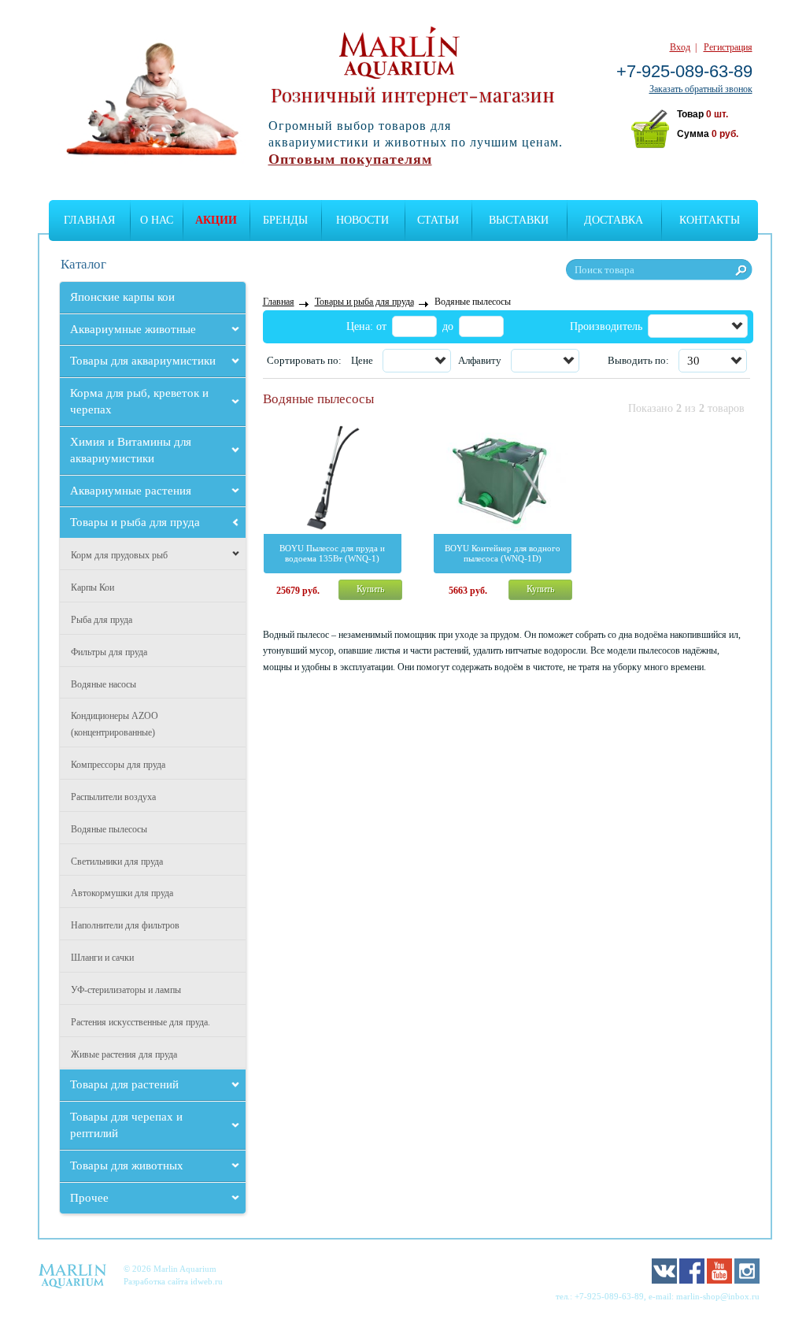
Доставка (613, 220)
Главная (89, 220)
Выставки (519, 220)
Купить (370, 589)
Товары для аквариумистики (143, 360)
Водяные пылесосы (109, 829)
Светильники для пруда (117, 861)
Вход (680, 47)
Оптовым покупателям (350, 159)
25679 (298, 590)
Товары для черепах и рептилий (126, 1125)
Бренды (285, 220)
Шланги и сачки (102, 957)
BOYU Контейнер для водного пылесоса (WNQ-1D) (502, 553)
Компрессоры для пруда (118, 764)
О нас (156, 220)
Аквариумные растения (130, 490)
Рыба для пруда (101, 619)
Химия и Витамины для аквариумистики (130, 450)
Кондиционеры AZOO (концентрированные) (114, 724)
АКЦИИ (216, 220)
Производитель (606, 326)
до (447, 326)
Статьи (438, 220)
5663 (468, 590)
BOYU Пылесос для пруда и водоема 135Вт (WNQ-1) (332, 553)
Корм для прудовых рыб (119, 555)
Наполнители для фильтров (125, 925)
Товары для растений (124, 1084)
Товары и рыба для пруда (135, 522)
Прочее (89, 1197)
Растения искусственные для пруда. (140, 1022)
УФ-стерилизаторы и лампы (126, 989)
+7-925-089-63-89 (684, 71)
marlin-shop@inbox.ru (718, 1296)
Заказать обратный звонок (700, 88)
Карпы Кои (92, 587)
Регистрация (728, 47)
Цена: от (366, 326)
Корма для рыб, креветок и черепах (139, 401)
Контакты (709, 220)
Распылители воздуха (113, 796)
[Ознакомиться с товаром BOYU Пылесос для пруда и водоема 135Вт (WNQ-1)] (332, 477)
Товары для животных (126, 1165)
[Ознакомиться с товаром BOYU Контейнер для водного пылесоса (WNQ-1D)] (502, 477)
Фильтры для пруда (109, 652)
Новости (362, 220)
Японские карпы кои (122, 297)
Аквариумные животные (133, 329)
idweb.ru (206, 1281)
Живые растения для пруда (124, 1054)
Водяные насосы (103, 684)
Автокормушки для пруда (122, 893)
